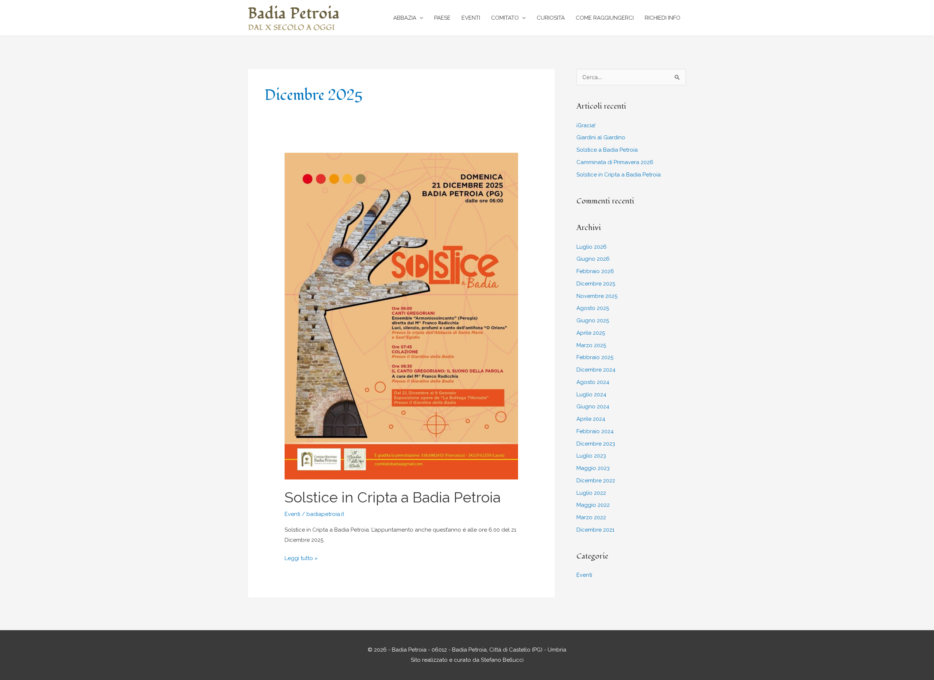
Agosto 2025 (592, 308)
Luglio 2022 (591, 493)
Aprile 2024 (590, 419)
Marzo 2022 (591, 517)
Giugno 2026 (593, 259)
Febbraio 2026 (595, 271)
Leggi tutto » (301, 559)
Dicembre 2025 (595, 283)
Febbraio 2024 (595, 431)
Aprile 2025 (590, 333)
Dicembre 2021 (595, 529)
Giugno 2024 (592, 406)
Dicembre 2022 (595, 480)
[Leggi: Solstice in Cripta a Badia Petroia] (401, 315)
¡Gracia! (585, 125)
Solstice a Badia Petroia (607, 150)
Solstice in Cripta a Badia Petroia (393, 497)
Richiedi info (662, 18)
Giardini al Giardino (600, 137)
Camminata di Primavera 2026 (614, 162)
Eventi (471, 18)
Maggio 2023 (593, 468)
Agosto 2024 (592, 382)
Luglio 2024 (591, 394)
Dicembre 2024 (595, 369)
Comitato (505, 18)
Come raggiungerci (605, 18)
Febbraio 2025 (594, 357)
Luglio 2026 (591, 247)
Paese (442, 18)
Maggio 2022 (593, 505)
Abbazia (404, 18)
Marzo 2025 (591, 345)
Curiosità (551, 18)
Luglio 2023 (591, 455)
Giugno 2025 (592, 320)
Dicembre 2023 (595, 443)
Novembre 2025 (596, 296)
